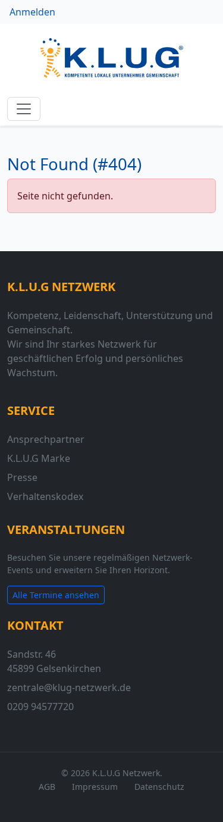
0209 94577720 (40, 706)
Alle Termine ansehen (55, 595)
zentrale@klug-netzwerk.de (69, 687)
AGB (47, 786)
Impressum (95, 786)
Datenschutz (159, 786)
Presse (22, 477)
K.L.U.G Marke (38, 458)
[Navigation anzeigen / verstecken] (23, 109)
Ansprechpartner (45, 439)
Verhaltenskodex (45, 496)
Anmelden (32, 11)
